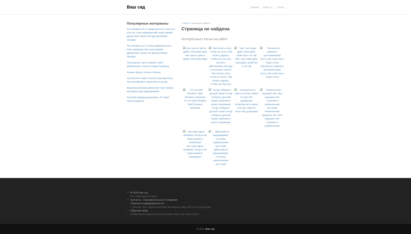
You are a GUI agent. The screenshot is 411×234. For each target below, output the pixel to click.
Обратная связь (139, 210)
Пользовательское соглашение (160, 199)
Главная (254, 7)
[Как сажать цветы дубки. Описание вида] (195, 51)
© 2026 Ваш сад (139, 192)
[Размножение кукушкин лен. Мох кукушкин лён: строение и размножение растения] (272, 107)
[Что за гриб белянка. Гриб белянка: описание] (195, 97)
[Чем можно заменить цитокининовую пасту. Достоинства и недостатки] (272, 62)
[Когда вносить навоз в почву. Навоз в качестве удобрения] (246, 100)
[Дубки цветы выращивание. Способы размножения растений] (221, 145)
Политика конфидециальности (147, 203)
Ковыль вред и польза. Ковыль (144, 72)
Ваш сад (136, 7)
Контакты (135, 199)
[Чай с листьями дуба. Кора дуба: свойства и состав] (246, 55)
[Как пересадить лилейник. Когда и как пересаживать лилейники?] (195, 142)
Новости (267, 7)
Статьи (280, 7)
